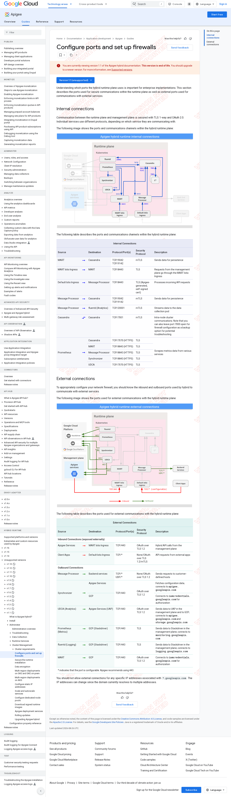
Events (189, 754)
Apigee (16, 14)
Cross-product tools (91, 4)
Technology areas (58, 4)
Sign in (223, 4)
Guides (25, 21)
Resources (76, 21)
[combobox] (148, 4)
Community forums (105, 749)
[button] (22, 52)
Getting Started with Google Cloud (158, 754)
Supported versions (121, 69)
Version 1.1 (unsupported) (76, 80)
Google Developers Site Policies (107, 722)
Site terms (83, 782)
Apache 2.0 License (62, 722)
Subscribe (191, 789)
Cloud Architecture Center (154, 765)
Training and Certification (153, 770)
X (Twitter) (191, 759)
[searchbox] (22, 32)
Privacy (71, 782)
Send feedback (180, 47)
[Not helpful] (190, 38)
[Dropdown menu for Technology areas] (72, 4)
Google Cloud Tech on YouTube (202, 770)
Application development (98, 38)
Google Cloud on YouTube (199, 765)
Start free (217, 14)
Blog (188, 749)
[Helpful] (185, 38)
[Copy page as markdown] (71, 55)
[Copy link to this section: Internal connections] (97, 109)
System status (102, 765)
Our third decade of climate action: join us (139, 782)
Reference (42, 21)
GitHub (143, 749)
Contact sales (57, 765)
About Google (57, 782)
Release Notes (102, 759)
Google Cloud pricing (60, 754)
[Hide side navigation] (40, 791)
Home (59, 38)
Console (177, 4)
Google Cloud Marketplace (63, 759)
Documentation (74, 38)
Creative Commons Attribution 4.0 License (141, 719)
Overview (9, 21)
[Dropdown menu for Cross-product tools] (107, 4)
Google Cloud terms (103, 782)
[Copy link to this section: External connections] (98, 379)
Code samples (148, 759)
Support (59, 21)
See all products (58, 749)
